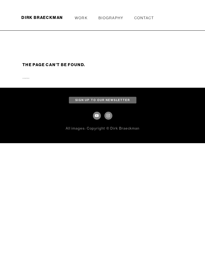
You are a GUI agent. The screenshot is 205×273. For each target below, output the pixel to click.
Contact (144, 18)
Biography (111, 18)
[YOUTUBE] (97, 116)
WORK (81, 18)
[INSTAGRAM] (108, 116)
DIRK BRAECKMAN (42, 17)
